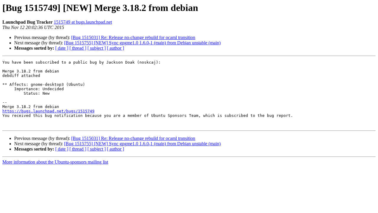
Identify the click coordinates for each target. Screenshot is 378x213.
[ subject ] (96, 48)
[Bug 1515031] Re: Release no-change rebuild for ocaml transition (133, 37)
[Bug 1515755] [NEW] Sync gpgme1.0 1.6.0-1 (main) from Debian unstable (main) (142, 42)
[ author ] (115, 48)
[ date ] (61, 48)
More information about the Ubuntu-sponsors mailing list (55, 161)
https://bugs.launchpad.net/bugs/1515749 (48, 111)
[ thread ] (77, 48)
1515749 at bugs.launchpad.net (83, 22)
